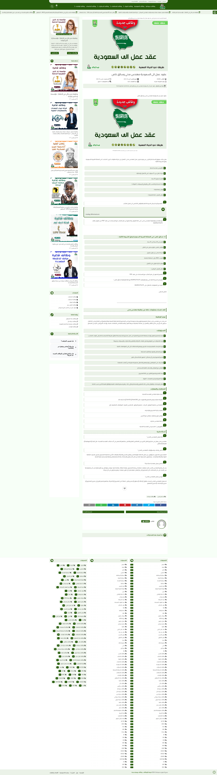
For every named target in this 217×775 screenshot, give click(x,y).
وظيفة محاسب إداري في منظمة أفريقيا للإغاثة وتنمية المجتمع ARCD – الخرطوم (92, 12)
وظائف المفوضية (139, 6)
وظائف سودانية (150, 6)
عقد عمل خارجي (154, 18)
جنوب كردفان (148, 605)
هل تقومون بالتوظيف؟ (67, 341)
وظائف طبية (148, 702)
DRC (148, 729)
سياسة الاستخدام (143, 1)
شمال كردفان (148, 624)
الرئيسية (82, 772)
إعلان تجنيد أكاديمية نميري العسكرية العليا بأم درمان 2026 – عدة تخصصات (133, 12)
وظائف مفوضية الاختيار (148, 710)
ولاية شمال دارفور (148, 718)
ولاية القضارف (148, 716)
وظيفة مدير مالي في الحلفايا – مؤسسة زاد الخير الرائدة (64, 39)
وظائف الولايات (80, 6)
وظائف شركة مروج (148, 699)
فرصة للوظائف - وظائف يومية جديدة (142, 772)
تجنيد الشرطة (148, 599)
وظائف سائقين (148, 686)
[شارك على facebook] (160, 505)
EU (148, 734)
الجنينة (148, 567)
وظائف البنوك (128, 6)
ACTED (148, 721)
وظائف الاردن (148, 653)
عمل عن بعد (148, 632)
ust (148, 761)
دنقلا (148, 613)
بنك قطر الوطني (148, 594)
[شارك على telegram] (137, 505)
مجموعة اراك (148, 643)
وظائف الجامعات (91, 6)
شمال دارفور (148, 621)
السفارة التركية (148, 578)
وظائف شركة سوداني (148, 697)
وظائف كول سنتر (148, 705)
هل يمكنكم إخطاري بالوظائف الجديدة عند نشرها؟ (63, 354)
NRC (148, 743)
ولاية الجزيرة (148, 713)
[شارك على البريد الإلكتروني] (89, 505)
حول (77, 772)
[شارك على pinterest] (125, 505)
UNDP (148, 748)
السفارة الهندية (148, 580)
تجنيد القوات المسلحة (148, 602)
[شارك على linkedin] (113, 505)
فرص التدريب (148, 635)
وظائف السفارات (104, 6)
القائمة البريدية (135, 1)
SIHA (148, 745)
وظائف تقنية (148, 680)
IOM (148, 740)
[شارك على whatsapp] (101, 505)
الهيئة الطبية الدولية (148, 589)
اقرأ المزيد (54, 53)
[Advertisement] (64, 430)
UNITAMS (148, 759)
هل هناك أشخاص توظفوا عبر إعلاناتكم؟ (66, 347)
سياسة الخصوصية (152, 1)
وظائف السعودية (148, 664)
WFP (148, 764)
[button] (57, 6)
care (148, 726)
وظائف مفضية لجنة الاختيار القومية (67, 324)
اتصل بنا (159, 1)
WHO (148, 767)
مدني (148, 645)
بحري (148, 591)
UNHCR (148, 751)
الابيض (148, 564)
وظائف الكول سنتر (71, 305)
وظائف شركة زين (148, 694)
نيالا (148, 651)
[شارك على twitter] (149, 505)
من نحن (164, 1)
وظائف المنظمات (116, 6)
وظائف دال (148, 683)
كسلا (148, 640)
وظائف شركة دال (72, 321)
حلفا (148, 607)
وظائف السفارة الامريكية (148, 670)
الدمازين (148, 572)
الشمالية (148, 583)
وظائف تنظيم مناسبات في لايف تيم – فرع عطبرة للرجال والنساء (54, 12)
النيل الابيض (148, 586)
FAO (148, 737)
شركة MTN (148, 618)
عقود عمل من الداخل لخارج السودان (67, 307)
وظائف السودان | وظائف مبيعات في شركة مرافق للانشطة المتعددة (18, 12)
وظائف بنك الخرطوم (71, 318)
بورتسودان (148, 597)
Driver (148, 732)
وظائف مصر (148, 707)
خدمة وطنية (148, 610)
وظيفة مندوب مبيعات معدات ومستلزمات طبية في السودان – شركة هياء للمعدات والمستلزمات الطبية (180, 12)
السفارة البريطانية (148, 575)
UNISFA (148, 756)
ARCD (148, 724)
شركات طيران (148, 616)
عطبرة (148, 626)
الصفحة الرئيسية (163, 18)
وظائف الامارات (148, 656)
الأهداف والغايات (54, 772)
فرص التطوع (148, 637)
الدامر (148, 570)
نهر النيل (148, 648)
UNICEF (148, 753)
